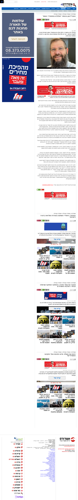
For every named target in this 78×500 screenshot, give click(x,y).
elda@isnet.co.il (65, 451)
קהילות (63, 8)
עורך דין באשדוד (52, 478)
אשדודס (73, 14)
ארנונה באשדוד (52, 467)
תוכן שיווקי (53, 446)
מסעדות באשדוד (52, 456)
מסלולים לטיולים (52, 476)
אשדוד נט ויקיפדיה (51, 472)
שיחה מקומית (29, 447)
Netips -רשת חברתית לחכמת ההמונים (47, 470)
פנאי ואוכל (47, 447)
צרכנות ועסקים (46, 8)
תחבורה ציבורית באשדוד (38, 447)
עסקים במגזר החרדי (46, 446)
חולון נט (53, 480)
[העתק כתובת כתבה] (47, 20)
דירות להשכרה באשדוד (50, 458)
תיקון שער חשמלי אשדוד (50, 475)
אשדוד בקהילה (54, 10)
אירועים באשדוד (52, 464)
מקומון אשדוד (52, 454)
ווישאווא (66, 231)
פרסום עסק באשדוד (51, 459)
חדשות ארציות (41, 442)
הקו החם (37, 448)
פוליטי (50, 442)
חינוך (74, 10)
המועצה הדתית (70, 370)
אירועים (38, 8)
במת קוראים (47, 444)
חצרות (69, 10)
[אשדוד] (68, 7)
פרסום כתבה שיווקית (51, 473)
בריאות (65, 10)
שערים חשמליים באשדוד (50, 469)
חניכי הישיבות (70, 231)
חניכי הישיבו (62, 231)
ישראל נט (53, 450)
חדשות (69, 8)
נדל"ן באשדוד (52, 449)
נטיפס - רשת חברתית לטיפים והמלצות (47, 474)
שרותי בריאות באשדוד (51, 464)
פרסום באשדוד (52, 471)
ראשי (74, 8)
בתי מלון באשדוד (52, 452)
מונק (72, 30)
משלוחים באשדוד (51, 455)
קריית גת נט (53, 479)
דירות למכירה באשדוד (51, 457)
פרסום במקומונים (51, 453)
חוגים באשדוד (52, 466)
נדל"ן (58, 8)
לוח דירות (31, 8)
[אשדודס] (66, 441)
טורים (53, 8)
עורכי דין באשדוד (52, 468)
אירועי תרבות (52, 447)
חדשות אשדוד (52, 441)
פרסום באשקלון (52, 460)
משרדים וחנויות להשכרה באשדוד (48, 462)
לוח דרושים (23, 8)
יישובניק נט (53, 453)
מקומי (54, 442)
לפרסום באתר (37, 1)
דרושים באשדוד (52, 465)
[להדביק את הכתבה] (42, 190)
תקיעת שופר (65, 370)
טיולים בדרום (52, 477)
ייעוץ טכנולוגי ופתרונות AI (50, 463)
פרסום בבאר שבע (51, 461)
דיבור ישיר (53, 444)
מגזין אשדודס (43, 448)
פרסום (53, 481)
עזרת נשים (49, 448)
